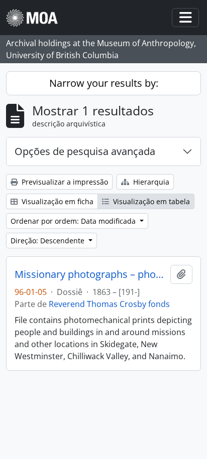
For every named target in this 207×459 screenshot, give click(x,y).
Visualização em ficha (56, 201)
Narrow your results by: (103, 83)
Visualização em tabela (150, 201)
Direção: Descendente (48, 240)
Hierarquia (150, 182)
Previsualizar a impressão (64, 182)
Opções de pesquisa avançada (85, 151)
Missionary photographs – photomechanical (90, 274)
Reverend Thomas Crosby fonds (109, 304)
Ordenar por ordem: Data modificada (74, 221)
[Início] (36, 18)
